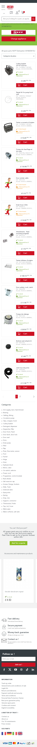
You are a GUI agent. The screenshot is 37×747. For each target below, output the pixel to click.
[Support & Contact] (11, 12)
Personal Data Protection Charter (13, 698)
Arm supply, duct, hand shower (13, 410)
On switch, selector (9, 470)
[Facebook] (4, 670)
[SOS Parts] (10, 8)
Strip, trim (6, 498)
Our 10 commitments (9, 721)
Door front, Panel (9, 432)
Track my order (6, 683)
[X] (10, 670)
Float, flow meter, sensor (11, 451)
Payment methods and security (12, 693)
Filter (4, 445)
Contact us (5, 716)
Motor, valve (7, 467)
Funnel (5, 456)
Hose (4, 462)
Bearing (5, 412)
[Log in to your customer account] (17, 12)
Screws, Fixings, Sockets (11, 484)
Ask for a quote (18, 543)
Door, (5, 440)
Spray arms (6, 492)
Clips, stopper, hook (10, 421)
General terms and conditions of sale (14, 686)
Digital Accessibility (8, 708)
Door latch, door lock (10, 434)
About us (5, 719)
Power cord (7, 473)
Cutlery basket (8, 423)
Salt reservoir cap (9, 481)
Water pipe (6, 509)
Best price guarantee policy (11, 700)
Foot (4, 454)
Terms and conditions (9, 695)
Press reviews (6, 724)
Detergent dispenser (10, 426)
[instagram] (21, 670)
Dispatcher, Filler (8, 429)
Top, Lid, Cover (8, 506)
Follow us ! (9, 654)
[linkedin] (33, 670)
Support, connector (9, 501)
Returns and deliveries (9, 691)
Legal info (5, 688)
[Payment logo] (18, 743)
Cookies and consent (9, 705)
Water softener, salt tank (11, 512)
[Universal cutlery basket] (18, 574)
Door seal (6, 437)
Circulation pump (8, 418)
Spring (5, 495)
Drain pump (7, 443)
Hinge (5, 459)
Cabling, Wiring (8, 415)
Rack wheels (7, 479)
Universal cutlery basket (12, 591)
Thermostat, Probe (9, 503)
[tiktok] (27, 670)
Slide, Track (7, 487)
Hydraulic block (8, 465)
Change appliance (18, 39)
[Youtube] (15, 670)
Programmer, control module (12, 476)
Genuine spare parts (8, 703)
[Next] (33, 397)
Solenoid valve (8, 490)
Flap (4, 448)
